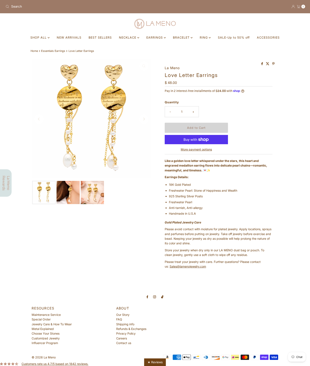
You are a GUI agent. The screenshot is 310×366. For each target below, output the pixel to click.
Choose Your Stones (45, 333)
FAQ (119, 319)
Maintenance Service (46, 314)
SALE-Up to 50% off (234, 37)
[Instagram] (154, 296)
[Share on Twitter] (268, 64)
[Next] (143, 119)
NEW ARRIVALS (69, 37)
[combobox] (78, 6)
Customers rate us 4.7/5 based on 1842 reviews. (55, 364)
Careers (121, 338)
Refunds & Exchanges (131, 329)
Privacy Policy (126, 333)
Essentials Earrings (53, 50)
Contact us (123, 343)
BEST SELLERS (100, 37)
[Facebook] (147, 296)
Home (34, 50)
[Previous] (39, 119)
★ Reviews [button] (155, 362)
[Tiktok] (162, 296)
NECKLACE (128, 37)
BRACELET (182, 37)
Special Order (41, 319)
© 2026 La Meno (44, 357)
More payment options (196, 149)
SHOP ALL (39, 37)
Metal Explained (43, 329)
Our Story (122, 314)
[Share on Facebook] (262, 64)
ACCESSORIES (268, 37)
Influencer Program (45, 343)
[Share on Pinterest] (273, 64)
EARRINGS (155, 37)
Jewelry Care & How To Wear (52, 324)
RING (204, 37)
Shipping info (125, 324)
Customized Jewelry (46, 338)
